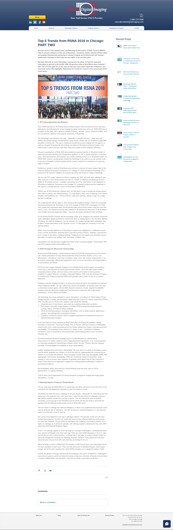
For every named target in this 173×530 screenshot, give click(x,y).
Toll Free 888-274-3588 (135, 519)
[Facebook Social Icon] (39, 22)
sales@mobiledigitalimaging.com (132, 524)
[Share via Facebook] (39, 470)
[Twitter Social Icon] (35, 22)
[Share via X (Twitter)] (45, 470)
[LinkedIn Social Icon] (30, 22)
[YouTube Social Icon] (44, 22)
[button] (141, 15)
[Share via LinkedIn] (50, 470)
